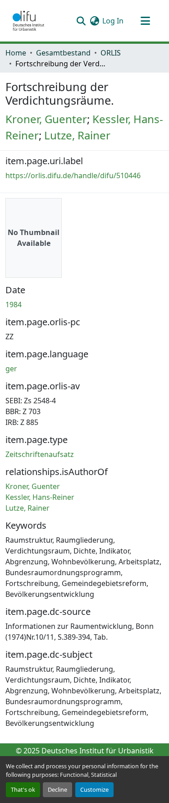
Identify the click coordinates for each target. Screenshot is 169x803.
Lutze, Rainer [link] (77, 135)
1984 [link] (13, 304)
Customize (94, 789)
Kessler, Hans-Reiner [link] (39, 497)
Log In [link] (112, 21)
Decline (57, 789)
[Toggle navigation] (145, 20)
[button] (28, 20)
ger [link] (11, 369)
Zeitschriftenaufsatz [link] (39, 454)
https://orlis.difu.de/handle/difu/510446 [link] (73, 175)
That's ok (23, 789)
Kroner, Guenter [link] (46, 118)
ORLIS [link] (110, 53)
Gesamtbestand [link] (63, 53)
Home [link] (15, 53)
